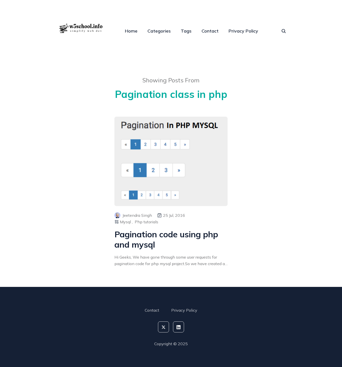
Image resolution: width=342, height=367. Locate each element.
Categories (159, 31)
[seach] (283, 31)
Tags (186, 31)
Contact (210, 31)
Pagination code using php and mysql (166, 239)
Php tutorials (146, 221)
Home (131, 31)
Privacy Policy (243, 31)
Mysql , (126, 221)
